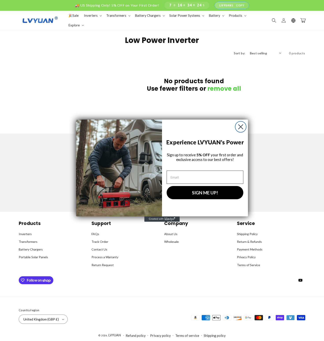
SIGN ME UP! (205, 192)
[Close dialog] (240, 126)
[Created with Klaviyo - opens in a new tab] (162, 219)
